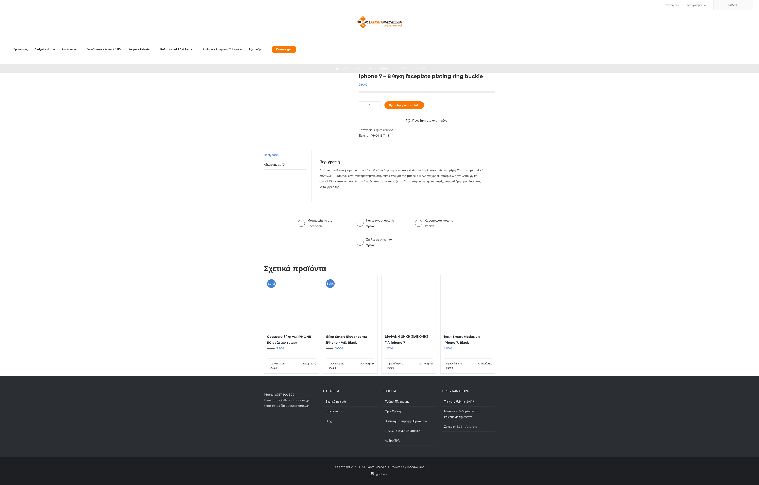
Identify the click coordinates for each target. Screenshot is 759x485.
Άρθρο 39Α (392, 440)
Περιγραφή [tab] (271, 155)
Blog (329, 421)
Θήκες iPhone (384, 130)
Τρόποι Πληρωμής (397, 401)
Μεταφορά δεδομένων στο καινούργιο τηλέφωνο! (461, 414)
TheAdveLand (416, 466)
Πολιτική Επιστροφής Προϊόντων (406, 421)
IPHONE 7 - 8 (380, 135)
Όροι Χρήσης (393, 411)
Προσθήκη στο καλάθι (404, 105)
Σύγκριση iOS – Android (460, 426)
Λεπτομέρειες (309, 363)
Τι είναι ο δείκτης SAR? (459, 401)
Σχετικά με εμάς (336, 401)
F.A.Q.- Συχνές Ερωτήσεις (402, 431)
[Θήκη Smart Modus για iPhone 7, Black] (468, 302)
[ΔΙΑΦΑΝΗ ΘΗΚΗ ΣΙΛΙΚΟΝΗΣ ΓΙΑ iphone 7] (409, 302)
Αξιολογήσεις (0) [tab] (275, 164)
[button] (304, 49)
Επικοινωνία (334, 411)
